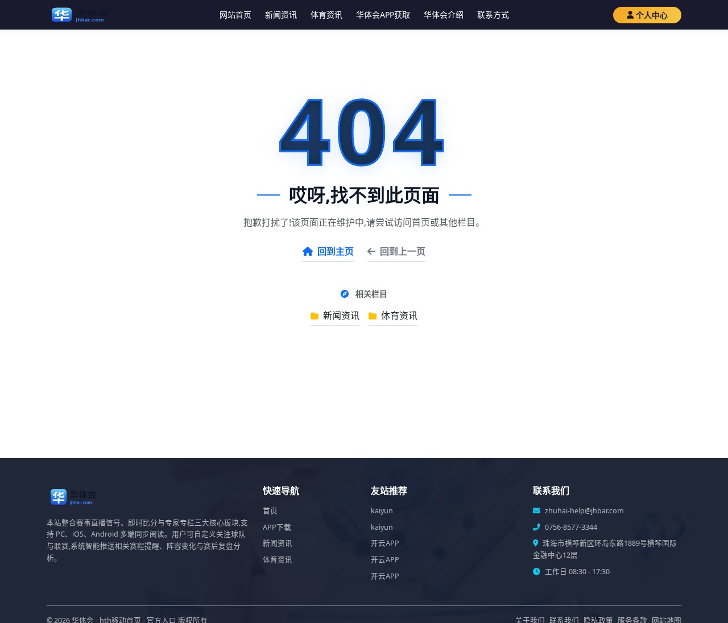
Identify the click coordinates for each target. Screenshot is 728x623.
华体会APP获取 (383, 14)
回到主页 (335, 251)
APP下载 (277, 527)
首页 (270, 511)
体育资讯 (326, 14)
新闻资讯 (281, 14)
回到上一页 (402, 251)
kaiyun (382, 511)
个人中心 (652, 15)
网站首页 (235, 14)
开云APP (385, 543)
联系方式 (493, 14)
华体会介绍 (444, 14)
